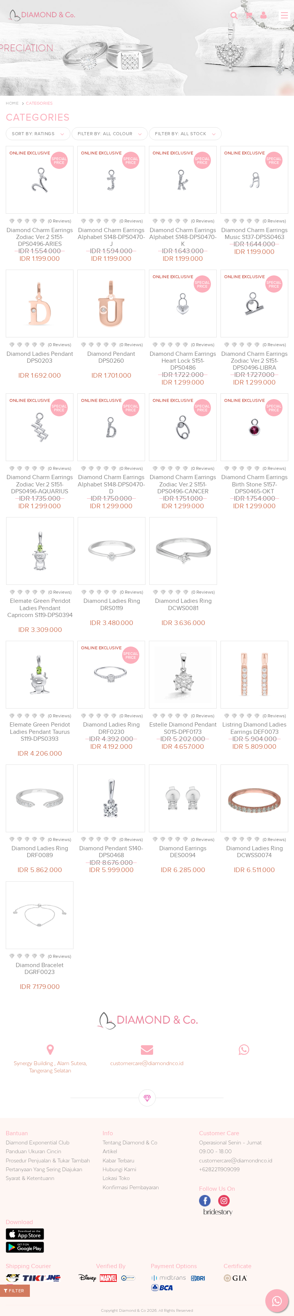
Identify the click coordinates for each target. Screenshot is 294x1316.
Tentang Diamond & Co (130, 1142)
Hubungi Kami (119, 1169)
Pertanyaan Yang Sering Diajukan (44, 1169)
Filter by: (105, 133)
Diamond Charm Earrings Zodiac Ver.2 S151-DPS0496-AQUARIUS (40, 484)
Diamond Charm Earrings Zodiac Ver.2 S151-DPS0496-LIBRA (254, 360)
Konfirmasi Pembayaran (131, 1187)
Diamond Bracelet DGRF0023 (40, 969)
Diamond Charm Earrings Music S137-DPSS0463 (254, 234)
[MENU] (284, 15)
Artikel (110, 1151)
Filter (16, 1290)
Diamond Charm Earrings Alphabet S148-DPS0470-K (183, 237)
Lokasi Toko (116, 1178)
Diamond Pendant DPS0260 (111, 357)
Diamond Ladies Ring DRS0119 (111, 604)
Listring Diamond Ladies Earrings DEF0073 (254, 728)
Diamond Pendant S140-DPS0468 (111, 852)
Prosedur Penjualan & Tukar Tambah (48, 1160)
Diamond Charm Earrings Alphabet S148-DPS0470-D (111, 484)
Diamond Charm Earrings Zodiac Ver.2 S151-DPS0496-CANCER (183, 484)
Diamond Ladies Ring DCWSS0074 (254, 852)
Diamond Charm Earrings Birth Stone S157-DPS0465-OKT (254, 484)
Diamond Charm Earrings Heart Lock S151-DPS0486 (183, 360)
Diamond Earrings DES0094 (182, 852)
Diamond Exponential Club (37, 1142)
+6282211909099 (219, 1169)
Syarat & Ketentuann (30, 1178)
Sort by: (33, 133)
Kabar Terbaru (118, 1160)
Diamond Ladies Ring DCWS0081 (183, 604)
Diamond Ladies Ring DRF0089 (39, 852)
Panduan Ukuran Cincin (33, 1151)
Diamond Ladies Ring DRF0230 (111, 728)
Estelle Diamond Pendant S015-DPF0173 (183, 728)
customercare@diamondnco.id (146, 1063)
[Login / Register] (263, 15)
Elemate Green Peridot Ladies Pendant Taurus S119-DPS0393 (40, 731)
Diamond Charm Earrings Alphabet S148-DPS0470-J (111, 237)
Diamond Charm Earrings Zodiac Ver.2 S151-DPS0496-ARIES (40, 237)
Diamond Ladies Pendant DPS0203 (40, 357)
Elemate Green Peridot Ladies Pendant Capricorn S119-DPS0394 (40, 607)
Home (12, 103)
